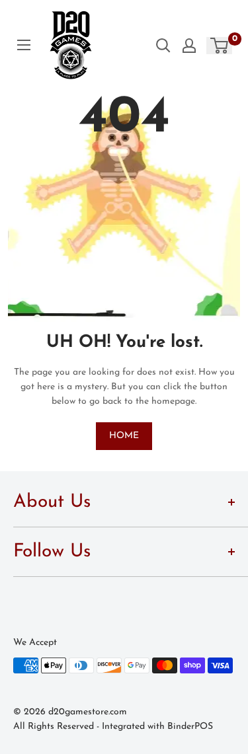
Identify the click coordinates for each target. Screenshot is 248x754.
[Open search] (163, 45)
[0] (220, 45)
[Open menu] (23, 45)
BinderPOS (190, 727)
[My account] (189, 45)
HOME (124, 436)
